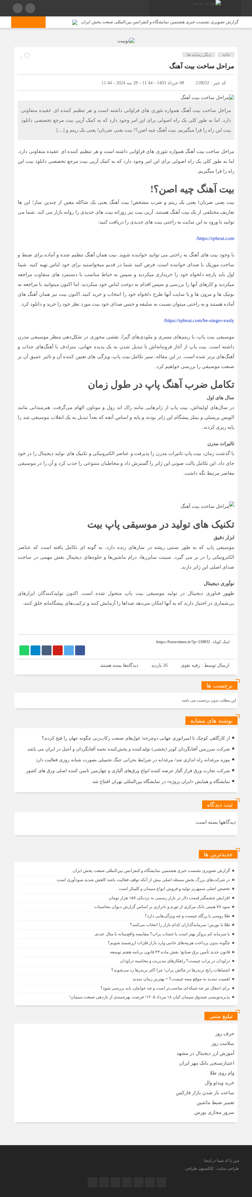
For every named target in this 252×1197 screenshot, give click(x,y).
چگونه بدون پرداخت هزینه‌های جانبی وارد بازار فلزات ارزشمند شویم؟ (169, 942)
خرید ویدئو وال (219, 1082)
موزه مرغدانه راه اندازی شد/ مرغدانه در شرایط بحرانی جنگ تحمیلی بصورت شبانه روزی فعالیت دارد (133, 759)
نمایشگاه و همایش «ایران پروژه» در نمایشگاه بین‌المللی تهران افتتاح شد (161, 781)
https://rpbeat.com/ (215, 238)
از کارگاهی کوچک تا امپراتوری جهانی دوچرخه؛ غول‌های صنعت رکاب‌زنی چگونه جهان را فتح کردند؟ (136, 738)
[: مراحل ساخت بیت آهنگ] (25, 82)
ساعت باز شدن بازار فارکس (205, 1092)
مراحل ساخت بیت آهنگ (201, 66)
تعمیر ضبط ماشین (215, 1102)
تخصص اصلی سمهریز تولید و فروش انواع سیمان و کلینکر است (174, 888)
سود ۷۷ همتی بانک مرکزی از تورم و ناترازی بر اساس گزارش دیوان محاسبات (162, 906)
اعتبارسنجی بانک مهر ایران (206, 1063)
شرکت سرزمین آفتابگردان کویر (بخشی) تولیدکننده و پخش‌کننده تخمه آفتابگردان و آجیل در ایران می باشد (128, 749)
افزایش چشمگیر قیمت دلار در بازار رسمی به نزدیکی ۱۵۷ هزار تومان (169, 897)
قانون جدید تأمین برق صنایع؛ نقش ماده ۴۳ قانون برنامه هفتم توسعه (170, 951)
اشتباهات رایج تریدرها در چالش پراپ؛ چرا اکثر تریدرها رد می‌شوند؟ (170, 970)
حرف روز (224, 1033)
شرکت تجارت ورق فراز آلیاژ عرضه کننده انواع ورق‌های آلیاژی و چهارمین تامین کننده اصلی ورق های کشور (128, 770)
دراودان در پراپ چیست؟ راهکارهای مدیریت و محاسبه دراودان (175, 960)
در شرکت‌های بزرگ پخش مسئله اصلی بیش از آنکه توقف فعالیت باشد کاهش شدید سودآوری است (143, 879)
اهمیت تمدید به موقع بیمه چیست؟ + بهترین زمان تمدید (181, 978)
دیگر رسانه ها (199, 54)
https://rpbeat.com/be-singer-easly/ (199, 320)
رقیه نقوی (190, 665)
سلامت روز (222, 1043)
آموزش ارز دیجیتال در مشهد (205, 1053)
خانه (226, 54)
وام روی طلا (222, 1073)
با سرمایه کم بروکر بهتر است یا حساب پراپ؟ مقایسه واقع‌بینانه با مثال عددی (162, 933)
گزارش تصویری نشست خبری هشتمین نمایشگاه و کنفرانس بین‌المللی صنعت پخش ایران (160, 21)
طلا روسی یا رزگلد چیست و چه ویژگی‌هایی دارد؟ (187, 915)
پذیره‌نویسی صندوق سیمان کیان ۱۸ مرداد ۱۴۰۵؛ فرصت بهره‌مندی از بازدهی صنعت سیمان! (149, 996)
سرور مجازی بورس (214, 1112)
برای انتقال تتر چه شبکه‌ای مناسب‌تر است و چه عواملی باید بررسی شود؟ (165, 988)
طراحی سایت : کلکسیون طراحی (212, 1168)
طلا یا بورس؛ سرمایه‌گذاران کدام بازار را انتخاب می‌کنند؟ (180, 924)
